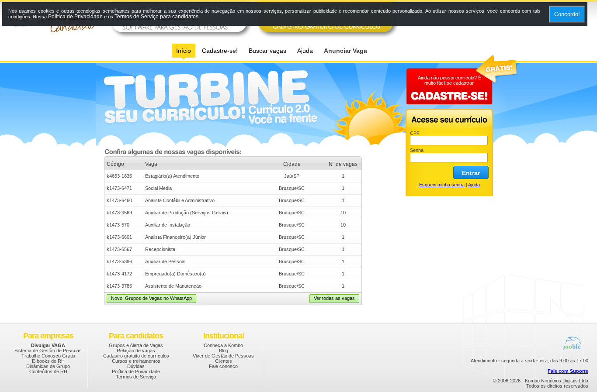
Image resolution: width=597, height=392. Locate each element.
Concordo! (567, 14)
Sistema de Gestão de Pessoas (48, 350)
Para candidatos (136, 335)
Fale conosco (223, 366)
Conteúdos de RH (48, 371)
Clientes (223, 361)
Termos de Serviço (136, 376)
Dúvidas (136, 366)
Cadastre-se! (220, 50)
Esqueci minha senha (442, 184)
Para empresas (48, 335)
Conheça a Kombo (223, 345)
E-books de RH (48, 361)
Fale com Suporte (568, 371)
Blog (223, 350)
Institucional (223, 335)
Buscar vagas (267, 50)
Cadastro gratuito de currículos (136, 355)
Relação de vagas (136, 350)
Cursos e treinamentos (136, 361)
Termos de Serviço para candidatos (156, 17)
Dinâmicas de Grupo (48, 366)
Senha (416, 150)
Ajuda (305, 50)
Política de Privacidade (136, 371)
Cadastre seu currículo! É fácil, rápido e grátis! (252, 108)
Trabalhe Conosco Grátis (48, 355)
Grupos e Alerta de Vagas (136, 345)
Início (183, 50)
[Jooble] (573, 338)
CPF (415, 133)
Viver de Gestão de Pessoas (223, 355)
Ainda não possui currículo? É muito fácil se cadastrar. (449, 80)
